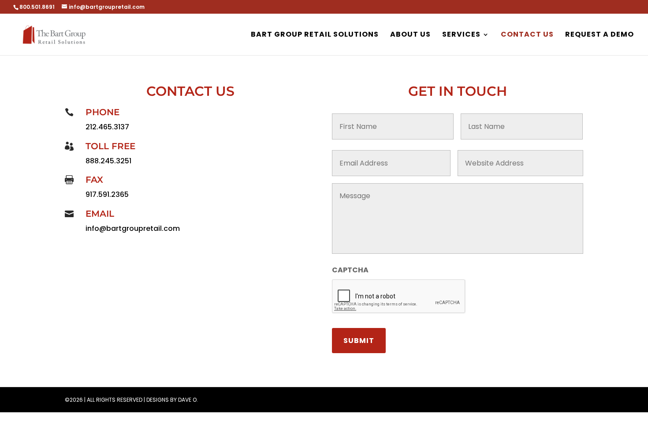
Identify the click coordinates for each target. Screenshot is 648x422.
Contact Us (527, 35)
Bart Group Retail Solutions (315, 35)
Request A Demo (599, 35)
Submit (358, 340)
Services (461, 35)
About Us (410, 35)
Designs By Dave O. (172, 399)
